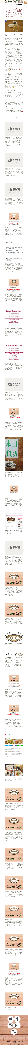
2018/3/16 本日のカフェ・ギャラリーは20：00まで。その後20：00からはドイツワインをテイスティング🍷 (14, 110)
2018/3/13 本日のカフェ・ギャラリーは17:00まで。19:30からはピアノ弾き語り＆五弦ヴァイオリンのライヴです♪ (14, 104)
